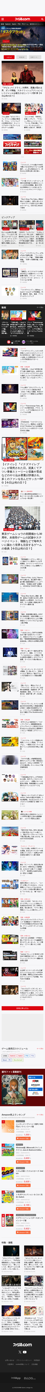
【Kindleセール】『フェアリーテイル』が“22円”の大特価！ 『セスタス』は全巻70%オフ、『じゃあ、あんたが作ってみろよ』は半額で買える (33, 1323)
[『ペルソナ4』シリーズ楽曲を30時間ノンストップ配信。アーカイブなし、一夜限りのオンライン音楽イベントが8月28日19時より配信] (10, 741)
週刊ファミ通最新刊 (11, 1071)
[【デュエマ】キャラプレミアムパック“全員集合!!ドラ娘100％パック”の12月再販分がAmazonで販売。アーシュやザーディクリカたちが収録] (10, 921)
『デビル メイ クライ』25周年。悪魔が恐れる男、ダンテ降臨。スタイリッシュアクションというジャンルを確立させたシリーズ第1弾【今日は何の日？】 (22, 91)
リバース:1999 (27, 811)
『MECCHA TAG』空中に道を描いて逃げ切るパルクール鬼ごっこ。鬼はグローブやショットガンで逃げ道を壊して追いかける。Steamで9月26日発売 (31, 834)
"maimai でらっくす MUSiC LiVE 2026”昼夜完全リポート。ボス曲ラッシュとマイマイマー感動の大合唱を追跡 (31, 957)
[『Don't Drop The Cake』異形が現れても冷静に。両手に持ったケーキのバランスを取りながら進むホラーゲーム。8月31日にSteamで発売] (10, 200)
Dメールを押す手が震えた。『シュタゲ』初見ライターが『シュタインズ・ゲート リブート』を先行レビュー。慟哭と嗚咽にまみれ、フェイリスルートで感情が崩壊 (9, 237)
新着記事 (21, 57)
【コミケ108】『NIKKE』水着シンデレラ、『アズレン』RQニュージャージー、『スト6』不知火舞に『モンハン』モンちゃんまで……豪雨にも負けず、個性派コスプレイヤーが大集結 (33, 122)
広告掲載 (35, 1364)
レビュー (6, 229)
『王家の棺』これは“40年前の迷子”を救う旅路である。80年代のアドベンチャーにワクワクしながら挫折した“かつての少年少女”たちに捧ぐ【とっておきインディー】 (31, 373)
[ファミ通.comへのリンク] (22, 19)
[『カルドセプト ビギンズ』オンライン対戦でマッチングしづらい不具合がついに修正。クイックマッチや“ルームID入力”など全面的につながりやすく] (10, 990)
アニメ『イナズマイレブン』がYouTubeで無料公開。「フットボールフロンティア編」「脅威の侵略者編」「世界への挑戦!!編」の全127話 (31, 257)
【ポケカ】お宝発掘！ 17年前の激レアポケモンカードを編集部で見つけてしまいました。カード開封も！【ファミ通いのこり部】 (31, 941)
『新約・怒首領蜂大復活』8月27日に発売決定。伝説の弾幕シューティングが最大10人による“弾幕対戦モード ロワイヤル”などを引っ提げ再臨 (31, 618)
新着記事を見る (22, 1008)
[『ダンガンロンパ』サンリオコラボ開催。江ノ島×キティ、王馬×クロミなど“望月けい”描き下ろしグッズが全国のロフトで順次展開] (10, 670)
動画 (4, 307)
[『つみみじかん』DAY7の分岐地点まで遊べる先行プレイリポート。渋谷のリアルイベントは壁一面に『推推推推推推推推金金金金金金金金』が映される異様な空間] (10, 634)
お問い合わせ (9, 1360)
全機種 (5, 1056)
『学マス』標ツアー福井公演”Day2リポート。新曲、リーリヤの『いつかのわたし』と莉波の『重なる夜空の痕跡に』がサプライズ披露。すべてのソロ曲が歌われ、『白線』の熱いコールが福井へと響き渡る (31, 655)
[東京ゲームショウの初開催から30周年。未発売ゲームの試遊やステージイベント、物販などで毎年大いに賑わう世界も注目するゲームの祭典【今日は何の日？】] (22, 518)
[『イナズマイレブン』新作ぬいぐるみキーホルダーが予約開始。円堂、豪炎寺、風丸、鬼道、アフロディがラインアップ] (10, 291)
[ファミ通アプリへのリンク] (16, 1378)
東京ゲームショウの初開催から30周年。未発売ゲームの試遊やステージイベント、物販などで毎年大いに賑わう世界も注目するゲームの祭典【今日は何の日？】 (22, 541)
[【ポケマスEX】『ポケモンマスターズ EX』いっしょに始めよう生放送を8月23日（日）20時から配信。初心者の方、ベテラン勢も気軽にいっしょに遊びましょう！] (10, 902)
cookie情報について (22, 1364)
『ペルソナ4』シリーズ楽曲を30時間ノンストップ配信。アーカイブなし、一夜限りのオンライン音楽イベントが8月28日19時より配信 (31, 744)
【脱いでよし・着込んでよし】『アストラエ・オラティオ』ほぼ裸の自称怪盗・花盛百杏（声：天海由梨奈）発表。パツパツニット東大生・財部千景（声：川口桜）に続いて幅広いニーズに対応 (31, 689)
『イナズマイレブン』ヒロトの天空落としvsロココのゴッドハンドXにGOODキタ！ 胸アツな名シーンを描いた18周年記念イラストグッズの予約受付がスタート (31, 355)
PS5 (19, 24)
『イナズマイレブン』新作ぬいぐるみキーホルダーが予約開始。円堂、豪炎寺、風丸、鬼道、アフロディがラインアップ (31, 293)
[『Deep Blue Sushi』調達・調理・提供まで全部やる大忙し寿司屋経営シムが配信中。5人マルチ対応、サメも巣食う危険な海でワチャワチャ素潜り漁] (10, 597)
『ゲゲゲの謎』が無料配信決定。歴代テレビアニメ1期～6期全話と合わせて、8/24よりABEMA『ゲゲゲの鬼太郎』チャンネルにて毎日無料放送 (31, 763)
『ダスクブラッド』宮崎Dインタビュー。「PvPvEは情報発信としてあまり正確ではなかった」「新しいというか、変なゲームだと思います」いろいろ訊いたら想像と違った (11, 1263)
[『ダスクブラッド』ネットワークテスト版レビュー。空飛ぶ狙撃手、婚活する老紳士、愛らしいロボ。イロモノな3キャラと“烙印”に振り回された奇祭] (33, 1251)
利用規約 (37, 1360)
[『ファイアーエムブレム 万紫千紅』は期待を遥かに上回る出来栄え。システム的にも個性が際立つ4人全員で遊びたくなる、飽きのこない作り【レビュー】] (33, 1280)
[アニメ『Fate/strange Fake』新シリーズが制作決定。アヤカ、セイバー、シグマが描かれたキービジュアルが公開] (10, 407)
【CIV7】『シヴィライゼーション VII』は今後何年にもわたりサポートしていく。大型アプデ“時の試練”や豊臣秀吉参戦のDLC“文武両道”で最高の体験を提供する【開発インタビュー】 (26, 237)
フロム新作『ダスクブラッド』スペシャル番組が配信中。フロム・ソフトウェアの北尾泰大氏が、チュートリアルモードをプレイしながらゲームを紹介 (11, 122)
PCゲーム (25, 24)
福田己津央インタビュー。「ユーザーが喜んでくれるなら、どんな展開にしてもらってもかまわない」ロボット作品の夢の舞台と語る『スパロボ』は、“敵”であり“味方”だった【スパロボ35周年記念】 (22, 46)
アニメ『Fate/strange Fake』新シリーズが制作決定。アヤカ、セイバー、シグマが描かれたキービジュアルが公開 (31, 409)
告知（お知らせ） (26, 899)
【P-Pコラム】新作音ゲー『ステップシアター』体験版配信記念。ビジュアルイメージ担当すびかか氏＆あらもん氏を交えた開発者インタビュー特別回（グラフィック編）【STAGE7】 (31, 726)
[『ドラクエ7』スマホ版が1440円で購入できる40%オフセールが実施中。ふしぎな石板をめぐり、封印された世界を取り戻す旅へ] (10, 166)
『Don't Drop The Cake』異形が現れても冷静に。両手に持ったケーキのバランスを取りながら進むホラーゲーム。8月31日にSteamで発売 (31, 203)
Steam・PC (7, 1060)
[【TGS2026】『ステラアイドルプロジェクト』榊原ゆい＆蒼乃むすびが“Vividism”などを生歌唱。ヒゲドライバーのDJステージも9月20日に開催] (10, 423)
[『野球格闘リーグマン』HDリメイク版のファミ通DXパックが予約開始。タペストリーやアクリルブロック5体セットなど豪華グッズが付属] (10, 560)
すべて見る (40, 307)
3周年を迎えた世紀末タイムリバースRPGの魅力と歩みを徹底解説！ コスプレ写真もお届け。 (31, 816)
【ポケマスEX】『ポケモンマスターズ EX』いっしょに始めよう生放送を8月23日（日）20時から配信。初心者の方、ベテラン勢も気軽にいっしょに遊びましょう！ (31, 905)
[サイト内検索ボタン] (42, 19)
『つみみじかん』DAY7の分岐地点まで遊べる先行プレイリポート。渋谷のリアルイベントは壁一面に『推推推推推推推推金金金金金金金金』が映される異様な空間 (31, 636)
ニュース (6, 113)
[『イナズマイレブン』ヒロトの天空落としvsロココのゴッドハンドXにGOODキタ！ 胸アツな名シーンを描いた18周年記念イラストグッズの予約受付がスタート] (10, 352)
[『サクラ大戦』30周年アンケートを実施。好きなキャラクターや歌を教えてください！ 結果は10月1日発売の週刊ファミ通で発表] (10, 849)
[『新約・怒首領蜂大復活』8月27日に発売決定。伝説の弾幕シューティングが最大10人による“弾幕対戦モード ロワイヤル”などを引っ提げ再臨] (10, 615)
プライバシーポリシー (24, 1360)
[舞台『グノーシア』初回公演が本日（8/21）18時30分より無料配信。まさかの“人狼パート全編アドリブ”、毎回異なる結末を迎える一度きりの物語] (10, 866)
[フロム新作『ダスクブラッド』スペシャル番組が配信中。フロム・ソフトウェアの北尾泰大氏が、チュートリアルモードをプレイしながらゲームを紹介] (11, 108)
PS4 (32, 1056)
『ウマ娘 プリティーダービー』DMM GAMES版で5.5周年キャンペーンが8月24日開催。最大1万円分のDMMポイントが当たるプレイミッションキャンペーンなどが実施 (31, 185)
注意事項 (10, 1364)
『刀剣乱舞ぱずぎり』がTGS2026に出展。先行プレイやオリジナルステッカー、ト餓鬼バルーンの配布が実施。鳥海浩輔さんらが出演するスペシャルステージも (31, 781)
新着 (2, 24)
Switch (14, 24)
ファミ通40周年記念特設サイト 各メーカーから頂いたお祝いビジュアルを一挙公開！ (31, 496)
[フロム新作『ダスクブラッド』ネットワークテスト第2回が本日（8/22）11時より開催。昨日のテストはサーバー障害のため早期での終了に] (10, 388)
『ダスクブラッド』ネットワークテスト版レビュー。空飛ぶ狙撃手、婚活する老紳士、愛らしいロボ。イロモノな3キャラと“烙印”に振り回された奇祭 (33, 1263)
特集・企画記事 (8, 84)
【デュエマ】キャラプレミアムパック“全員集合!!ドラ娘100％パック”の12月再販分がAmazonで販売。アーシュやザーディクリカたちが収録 (31, 923)
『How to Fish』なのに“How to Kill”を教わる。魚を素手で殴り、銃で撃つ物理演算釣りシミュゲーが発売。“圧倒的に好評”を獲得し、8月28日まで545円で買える (31, 582)
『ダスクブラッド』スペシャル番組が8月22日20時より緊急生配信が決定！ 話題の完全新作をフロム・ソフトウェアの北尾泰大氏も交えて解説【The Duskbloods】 (31, 708)
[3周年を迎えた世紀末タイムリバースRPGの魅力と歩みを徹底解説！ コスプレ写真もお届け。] (10, 815)
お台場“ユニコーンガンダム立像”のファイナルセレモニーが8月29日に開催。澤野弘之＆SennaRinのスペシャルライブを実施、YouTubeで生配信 (31, 974)
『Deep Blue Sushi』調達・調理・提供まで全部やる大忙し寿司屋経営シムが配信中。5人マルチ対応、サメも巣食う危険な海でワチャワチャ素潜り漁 (31, 600)
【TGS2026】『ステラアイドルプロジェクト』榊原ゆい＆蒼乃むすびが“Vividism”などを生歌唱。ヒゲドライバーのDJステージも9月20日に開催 (31, 426)
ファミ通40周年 (28, 491)
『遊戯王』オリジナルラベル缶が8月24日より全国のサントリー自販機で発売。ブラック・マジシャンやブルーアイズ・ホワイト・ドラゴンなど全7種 (31, 275)
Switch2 (8, 24)
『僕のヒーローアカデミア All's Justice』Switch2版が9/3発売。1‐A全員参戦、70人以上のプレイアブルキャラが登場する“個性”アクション (31, 799)
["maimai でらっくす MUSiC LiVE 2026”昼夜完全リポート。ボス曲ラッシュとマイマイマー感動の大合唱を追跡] (10, 955)
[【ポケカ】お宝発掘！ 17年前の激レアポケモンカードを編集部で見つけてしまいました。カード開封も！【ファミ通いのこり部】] (10, 939)
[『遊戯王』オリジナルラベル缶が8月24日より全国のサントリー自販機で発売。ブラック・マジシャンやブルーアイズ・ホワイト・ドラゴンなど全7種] (10, 272)
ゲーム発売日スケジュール (15, 1048)
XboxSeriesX (18, 1060)
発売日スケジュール (37, 24)
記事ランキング (35, 57)
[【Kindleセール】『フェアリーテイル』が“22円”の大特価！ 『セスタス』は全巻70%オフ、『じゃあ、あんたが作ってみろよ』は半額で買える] (33, 1310)
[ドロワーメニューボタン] (2, 19)
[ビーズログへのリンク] (30, 1378)
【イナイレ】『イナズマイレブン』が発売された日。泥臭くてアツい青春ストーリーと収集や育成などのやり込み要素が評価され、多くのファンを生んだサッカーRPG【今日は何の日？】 (22, 473)
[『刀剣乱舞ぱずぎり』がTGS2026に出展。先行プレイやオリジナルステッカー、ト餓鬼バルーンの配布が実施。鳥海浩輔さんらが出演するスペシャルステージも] (10, 778)
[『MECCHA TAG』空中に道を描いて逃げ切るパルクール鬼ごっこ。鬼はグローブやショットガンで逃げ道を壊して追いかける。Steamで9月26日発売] (10, 831)
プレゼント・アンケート (28, 846)
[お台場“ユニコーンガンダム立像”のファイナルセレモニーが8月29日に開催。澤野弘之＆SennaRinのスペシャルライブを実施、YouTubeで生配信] (10, 971)
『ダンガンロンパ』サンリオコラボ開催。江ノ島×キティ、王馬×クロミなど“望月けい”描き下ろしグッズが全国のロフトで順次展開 (31, 672)
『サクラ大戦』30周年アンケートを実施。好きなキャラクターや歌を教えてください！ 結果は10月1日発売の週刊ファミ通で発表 (31, 851)
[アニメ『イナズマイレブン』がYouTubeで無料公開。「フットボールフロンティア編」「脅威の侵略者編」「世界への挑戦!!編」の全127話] (10, 254)
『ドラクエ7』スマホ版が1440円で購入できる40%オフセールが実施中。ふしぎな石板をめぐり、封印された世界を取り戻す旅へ (31, 168)
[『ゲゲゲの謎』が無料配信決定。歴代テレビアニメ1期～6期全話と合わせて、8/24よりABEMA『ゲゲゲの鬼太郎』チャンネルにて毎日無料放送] (10, 760)
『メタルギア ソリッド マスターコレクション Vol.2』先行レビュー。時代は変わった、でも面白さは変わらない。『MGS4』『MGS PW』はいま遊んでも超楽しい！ (11, 1293)
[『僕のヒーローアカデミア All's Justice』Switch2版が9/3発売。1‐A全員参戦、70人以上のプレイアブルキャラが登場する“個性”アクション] (10, 796)
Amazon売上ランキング (13, 1114)
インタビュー (7, 41)
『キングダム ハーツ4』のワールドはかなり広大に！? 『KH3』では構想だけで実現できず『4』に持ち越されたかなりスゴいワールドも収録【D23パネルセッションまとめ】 (11, 1323)
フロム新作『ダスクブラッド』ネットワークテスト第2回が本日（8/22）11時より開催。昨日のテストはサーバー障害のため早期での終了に (31, 391)
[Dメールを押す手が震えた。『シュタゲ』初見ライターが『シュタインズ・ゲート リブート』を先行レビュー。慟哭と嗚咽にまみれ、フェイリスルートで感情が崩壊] (10, 224)
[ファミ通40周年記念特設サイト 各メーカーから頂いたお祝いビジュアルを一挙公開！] (10, 494)
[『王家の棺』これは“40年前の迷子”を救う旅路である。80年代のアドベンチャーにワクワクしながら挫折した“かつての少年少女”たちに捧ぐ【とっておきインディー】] (10, 370)
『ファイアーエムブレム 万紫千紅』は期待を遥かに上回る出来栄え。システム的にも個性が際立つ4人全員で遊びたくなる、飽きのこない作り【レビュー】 (33, 1293)
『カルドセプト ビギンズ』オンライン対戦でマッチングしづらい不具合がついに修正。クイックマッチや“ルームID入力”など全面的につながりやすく (31, 993)
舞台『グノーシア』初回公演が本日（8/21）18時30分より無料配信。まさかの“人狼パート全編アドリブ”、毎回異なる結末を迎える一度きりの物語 (31, 868)
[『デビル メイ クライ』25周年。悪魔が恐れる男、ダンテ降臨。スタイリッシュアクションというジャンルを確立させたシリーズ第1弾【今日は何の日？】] (22, 72)
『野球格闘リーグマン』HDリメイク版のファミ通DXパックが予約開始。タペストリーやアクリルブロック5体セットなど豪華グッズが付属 (31, 563)
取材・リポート (30, 113)
